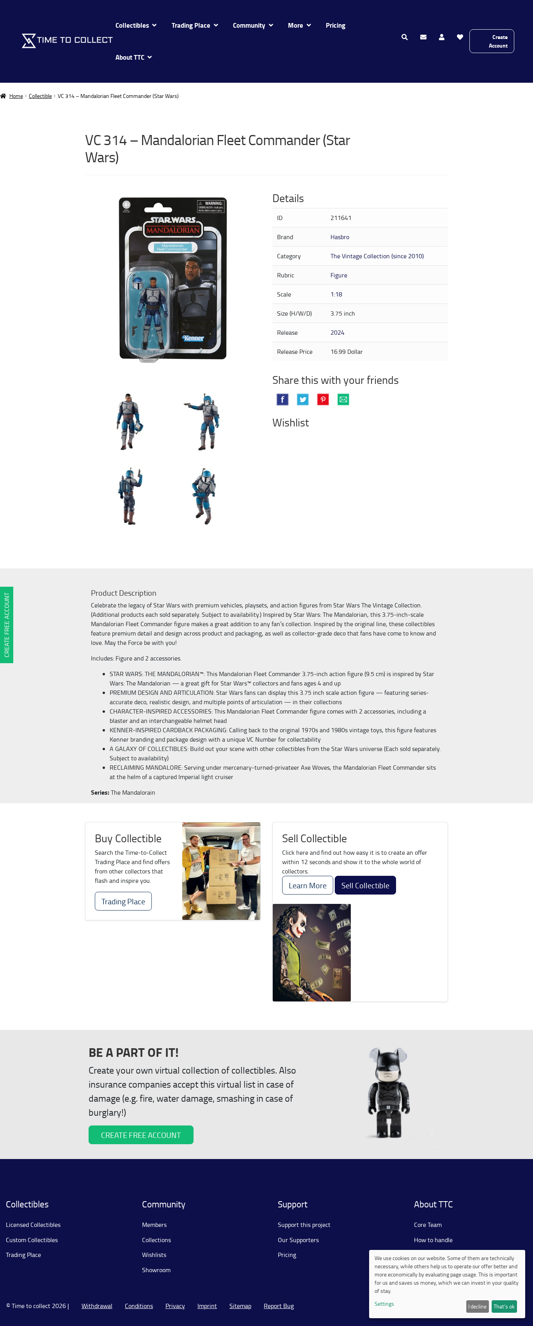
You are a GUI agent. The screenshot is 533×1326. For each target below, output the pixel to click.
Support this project (304, 1224)
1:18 (336, 294)
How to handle (433, 1239)
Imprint (207, 1305)
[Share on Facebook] (282, 399)
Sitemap (240, 1305)
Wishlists (154, 1254)
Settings (384, 1303)
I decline (477, 1306)
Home (16, 95)
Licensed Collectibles (33, 1224)
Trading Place (191, 25)
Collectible (40, 95)
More (295, 25)
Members (154, 1224)
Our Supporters (298, 1239)
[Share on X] (303, 399)
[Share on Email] (343, 399)
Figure (338, 275)
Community (249, 25)
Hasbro (339, 237)
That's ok (504, 1306)
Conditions (139, 1305)
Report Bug (279, 1305)
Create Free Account (6, 625)
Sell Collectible (365, 885)
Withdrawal (97, 1305)
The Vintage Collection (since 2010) (377, 256)
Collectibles (132, 25)
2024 (337, 332)
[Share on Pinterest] (323, 399)
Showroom (156, 1270)
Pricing (335, 25)
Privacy (175, 1305)
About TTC (129, 57)
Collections (156, 1239)
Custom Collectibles (32, 1239)
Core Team (428, 1224)
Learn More (308, 885)
